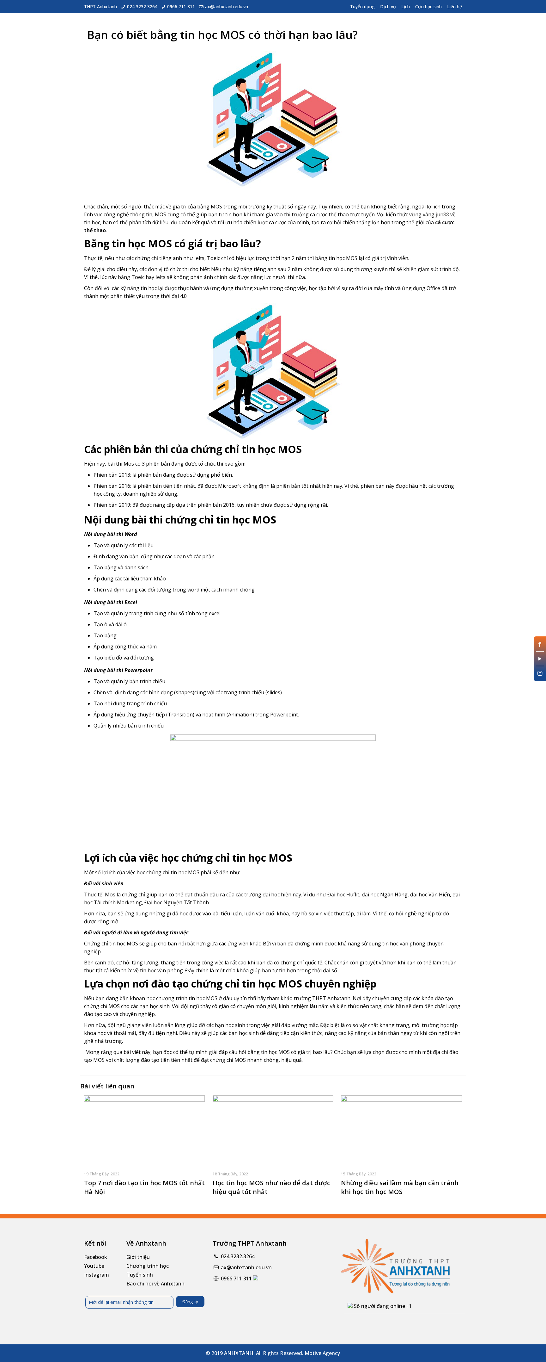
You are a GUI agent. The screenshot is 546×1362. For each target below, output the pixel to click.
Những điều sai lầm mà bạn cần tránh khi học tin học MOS (399, 1187)
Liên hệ (454, 6)
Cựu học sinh (428, 6)
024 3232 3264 (142, 6)
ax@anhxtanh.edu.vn (226, 6)
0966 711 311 (181, 6)
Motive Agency (322, 1353)
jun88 (442, 214)
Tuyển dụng (362, 6)
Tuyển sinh (139, 1274)
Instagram (96, 1274)
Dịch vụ (388, 6)
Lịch (405, 6)
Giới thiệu (138, 1257)
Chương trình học (147, 1265)
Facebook (95, 1257)
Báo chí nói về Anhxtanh (155, 1283)
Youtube (94, 1265)
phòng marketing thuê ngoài (119, 1067)
